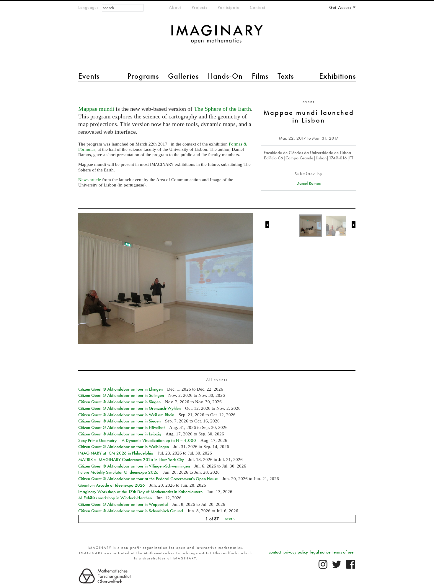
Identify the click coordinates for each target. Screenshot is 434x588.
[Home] (217, 37)
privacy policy (295, 552)
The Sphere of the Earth (222, 108)
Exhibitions (337, 76)
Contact (257, 7)
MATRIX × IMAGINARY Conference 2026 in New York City (131, 459)
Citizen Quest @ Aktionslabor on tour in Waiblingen (123, 446)
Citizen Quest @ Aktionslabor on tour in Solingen (121, 395)
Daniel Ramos (308, 183)
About (175, 7)
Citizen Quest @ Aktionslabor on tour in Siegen (119, 421)
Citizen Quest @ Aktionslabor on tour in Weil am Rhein (126, 414)
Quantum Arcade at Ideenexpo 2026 (111, 485)
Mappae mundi (96, 108)
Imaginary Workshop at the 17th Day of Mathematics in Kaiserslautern (140, 491)
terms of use (342, 552)
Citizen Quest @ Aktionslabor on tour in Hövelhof (121, 427)
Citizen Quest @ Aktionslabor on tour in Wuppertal (123, 504)
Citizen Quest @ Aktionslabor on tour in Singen (119, 401)
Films (260, 76)
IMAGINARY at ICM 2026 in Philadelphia (115, 453)
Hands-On (225, 76)
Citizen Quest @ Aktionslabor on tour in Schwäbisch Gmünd (130, 510)
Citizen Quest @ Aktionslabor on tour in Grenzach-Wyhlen (129, 408)
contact (275, 552)
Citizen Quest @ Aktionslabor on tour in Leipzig (119, 434)
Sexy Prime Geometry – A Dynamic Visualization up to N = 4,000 (137, 440)
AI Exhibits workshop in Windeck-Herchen (115, 498)
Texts (286, 76)
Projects (199, 7)
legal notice (320, 552)
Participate (228, 7)
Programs (143, 76)
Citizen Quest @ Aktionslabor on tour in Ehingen (120, 389)
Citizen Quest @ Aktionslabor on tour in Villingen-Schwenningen (134, 466)
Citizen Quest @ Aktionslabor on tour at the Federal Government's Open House (148, 478)
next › (230, 518)
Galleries (183, 76)
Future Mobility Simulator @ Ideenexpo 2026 (118, 472)
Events (88, 76)
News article (89, 179)
